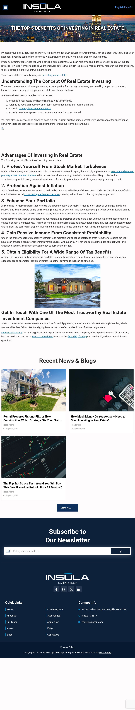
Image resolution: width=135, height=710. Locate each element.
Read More (8, 425)
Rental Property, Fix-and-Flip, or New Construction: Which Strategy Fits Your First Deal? (31, 418)
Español (128, 7)
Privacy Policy (67, 647)
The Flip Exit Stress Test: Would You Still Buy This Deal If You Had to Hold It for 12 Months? (32, 485)
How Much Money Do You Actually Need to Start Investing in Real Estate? (98, 418)
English (119, 7)
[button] (5, 7)
